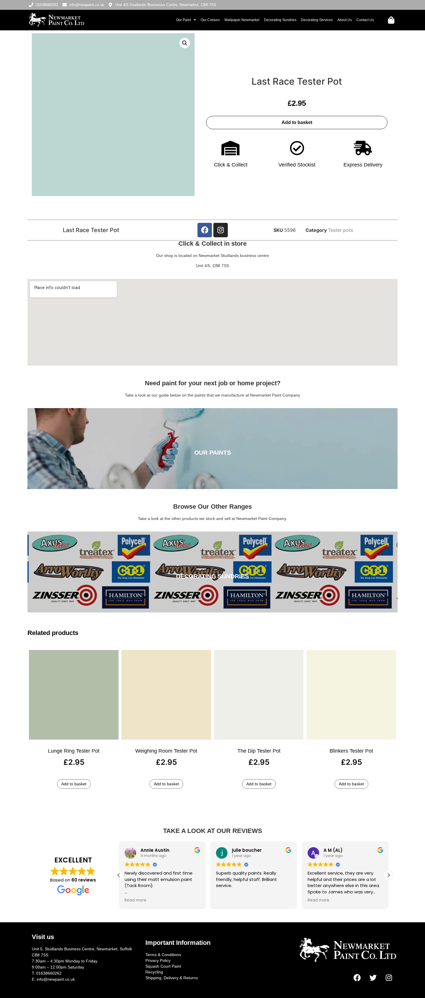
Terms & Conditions (163, 954)
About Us (344, 20)
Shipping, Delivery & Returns (171, 977)
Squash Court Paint (163, 966)
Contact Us (365, 20)
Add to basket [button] (73, 784)
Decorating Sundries (280, 20)
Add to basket (297, 122)
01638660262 (49, 973)
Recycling (154, 972)
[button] (185, 43)
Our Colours (210, 20)
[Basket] (391, 20)
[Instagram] (220, 230)
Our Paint (183, 20)
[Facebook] (204, 230)
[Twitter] (373, 978)
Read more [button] (135, 900)
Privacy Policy (158, 960)
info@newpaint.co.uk (56, 979)
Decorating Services (317, 20)
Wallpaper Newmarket (241, 20)
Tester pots (340, 230)
